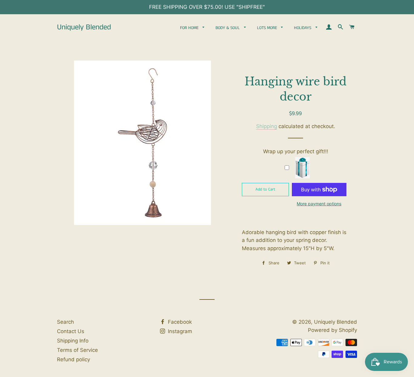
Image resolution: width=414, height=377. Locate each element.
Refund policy (73, 359)
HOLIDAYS (303, 28)
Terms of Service (77, 350)
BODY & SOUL (228, 28)
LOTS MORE (267, 28)
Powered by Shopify (332, 330)
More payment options (319, 203)
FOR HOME (190, 28)
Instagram (179, 331)
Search (65, 322)
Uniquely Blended (84, 27)
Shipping (266, 126)
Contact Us (70, 331)
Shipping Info (72, 341)
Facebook (179, 322)
